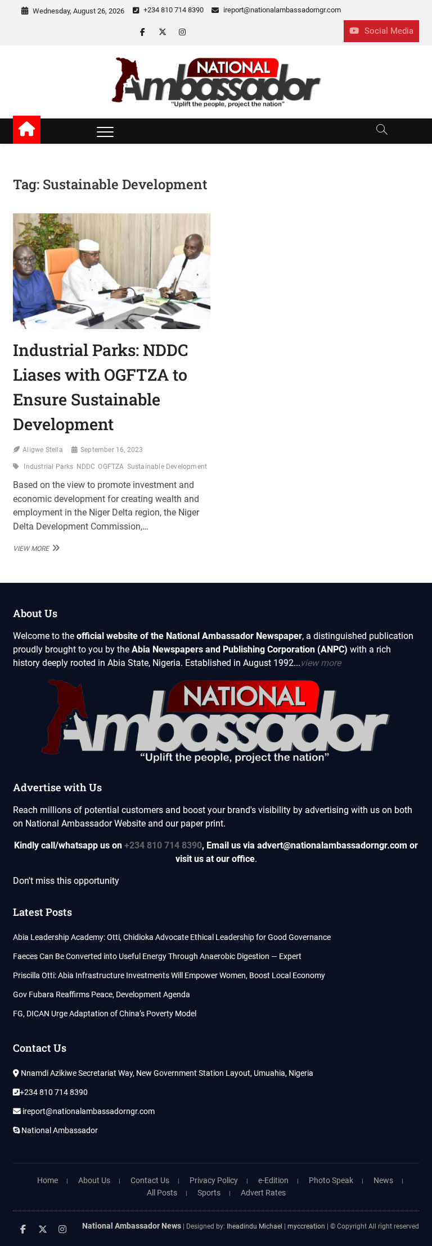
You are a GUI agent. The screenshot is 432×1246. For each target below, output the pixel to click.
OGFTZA (111, 467)
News (383, 1180)
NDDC (86, 467)
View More (35, 548)
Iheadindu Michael (254, 1226)
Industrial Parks (48, 467)
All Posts (162, 1192)
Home (47, 1180)
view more (320, 663)
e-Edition (273, 1180)
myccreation (306, 1226)
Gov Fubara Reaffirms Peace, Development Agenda (101, 994)
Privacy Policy (214, 1180)
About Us (94, 1180)
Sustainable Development (167, 467)
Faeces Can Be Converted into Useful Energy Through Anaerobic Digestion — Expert (157, 956)
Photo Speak (331, 1180)
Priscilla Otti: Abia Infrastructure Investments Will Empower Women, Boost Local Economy (169, 975)
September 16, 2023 (111, 450)
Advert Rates (263, 1192)
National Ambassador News (131, 1225)
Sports (208, 1192)
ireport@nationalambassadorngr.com (281, 10)
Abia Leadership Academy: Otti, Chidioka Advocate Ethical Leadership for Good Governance (172, 937)
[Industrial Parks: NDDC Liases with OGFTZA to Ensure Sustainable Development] (111, 270)
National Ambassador (59, 1130)
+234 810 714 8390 (173, 10)
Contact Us (149, 1180)
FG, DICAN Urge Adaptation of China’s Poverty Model (104, 1013)
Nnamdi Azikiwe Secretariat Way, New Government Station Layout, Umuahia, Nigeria (166, 1073)
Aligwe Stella (42, 450)
